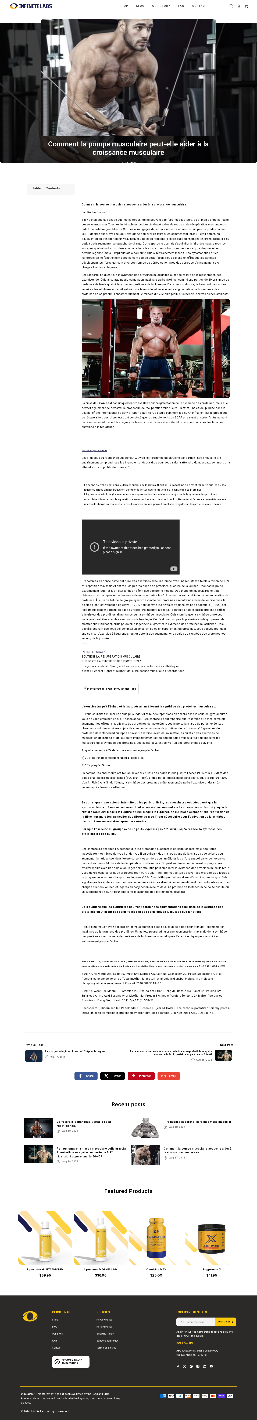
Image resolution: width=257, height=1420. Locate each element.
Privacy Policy (104, 1319)
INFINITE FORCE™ (93, 652)
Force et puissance (94, 450)
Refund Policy (104, 1326)
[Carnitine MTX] (156, 1238)
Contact (56, 1347)
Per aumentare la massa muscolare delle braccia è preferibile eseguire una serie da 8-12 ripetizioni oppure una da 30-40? (171, 1053)
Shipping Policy (105, 1333)
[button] (231, 6)
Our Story (57, 1333)
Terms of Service (106, 1347)
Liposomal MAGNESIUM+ (100, 1269)
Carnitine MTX (156, 1269)
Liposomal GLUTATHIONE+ (45, 1269)
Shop (55, 1319)
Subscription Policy (107, 1340)
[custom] (178, 1366)
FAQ (54, 1340)
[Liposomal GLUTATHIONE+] (45, 1238)
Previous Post (33, 1045)
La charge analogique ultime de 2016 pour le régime (75, 1051)
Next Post (226, 1045)
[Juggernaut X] (212, 1238)
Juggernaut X (211, 1269)
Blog (54, 1326)
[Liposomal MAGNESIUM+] (101, 1238)
